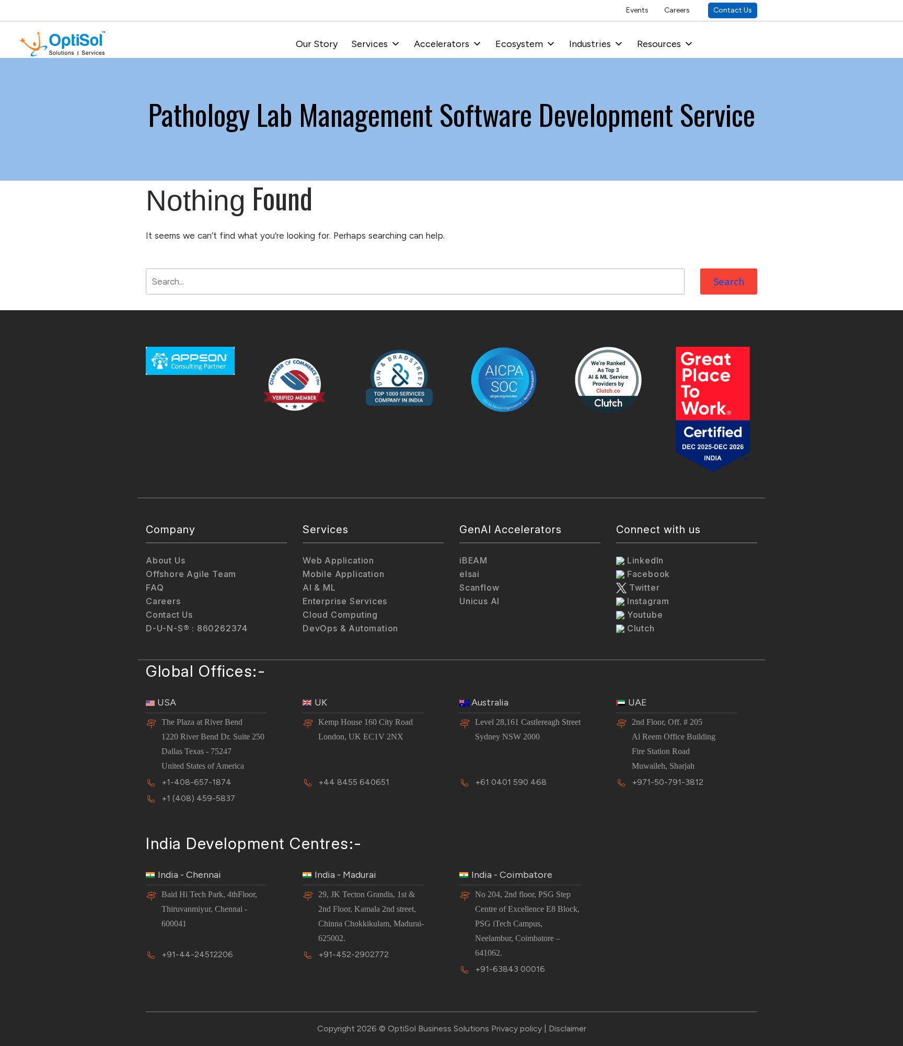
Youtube (643, 614)
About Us (165, 560)
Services (369, 44)
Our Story (317, 44)
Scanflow (479, 587)
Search (728, 281)
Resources (659, 44)
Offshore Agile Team (191, 574)
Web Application (338, 560)
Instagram (646, 601)
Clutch (639, 628)
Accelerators (441, 44)
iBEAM (473, 560)
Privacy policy (516, 1028)
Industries (590, 44)
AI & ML (319, 587)
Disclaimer (567, 1028)
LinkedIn (644, 560)
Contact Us (732, 10)
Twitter (643, 587)
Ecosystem (519, 44)
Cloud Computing (340, 614)
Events (637, 10)
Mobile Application (343, 574)
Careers (677, 10)
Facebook (647, 574)
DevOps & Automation (350, 628)
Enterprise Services (345, 601)
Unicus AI (479, 601)
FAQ (155, 587)
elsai (469, 574)
